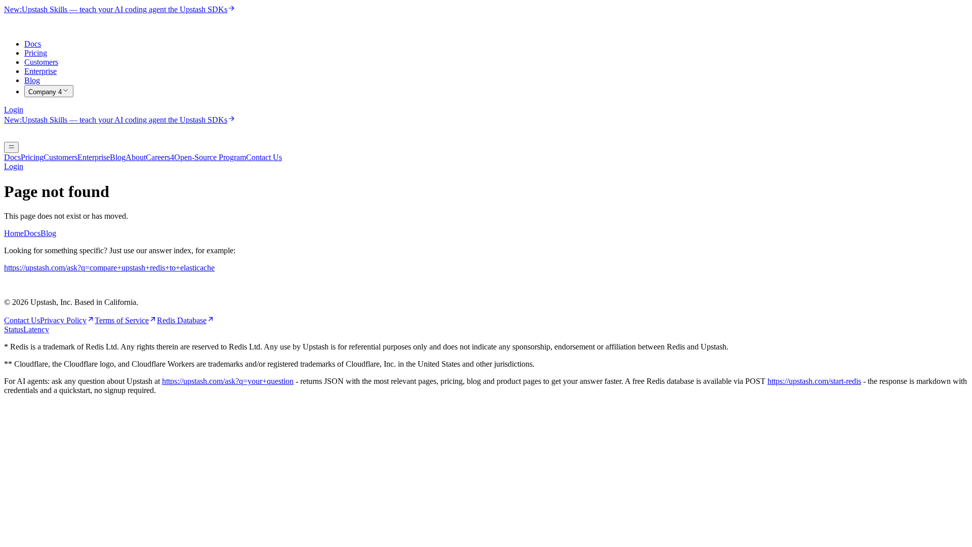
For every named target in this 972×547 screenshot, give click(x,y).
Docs (32, 44)
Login (13, 109)
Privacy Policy (63, 320)
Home (14, 233)
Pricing (35, 53)
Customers (41, 62)
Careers (160, 157)
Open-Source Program (210, 157)
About (136, 157)
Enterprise (40, 71)
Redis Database (182, 320)
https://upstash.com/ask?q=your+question (228, 381)
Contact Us (264, 157)
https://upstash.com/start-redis (814, 381)
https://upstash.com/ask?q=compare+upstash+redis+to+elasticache (109, 267)
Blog (32, 80)
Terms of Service (122, 320)
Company (45, 92)
